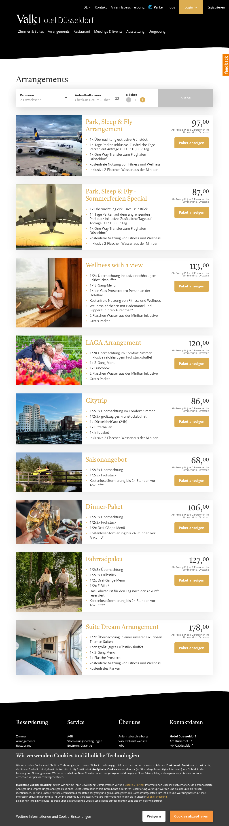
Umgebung (156, 31)
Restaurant (82, 31)
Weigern (154, 816)
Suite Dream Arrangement (122, 627)
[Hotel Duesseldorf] (55, 25)
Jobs (172, 7)
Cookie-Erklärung (156, 796)
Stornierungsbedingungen (84, 741)
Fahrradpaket (104, 559)
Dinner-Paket (104, 507)
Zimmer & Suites (31, 31)
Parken (159, 7)
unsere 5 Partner (134, 784)
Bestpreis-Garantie (79, 745)
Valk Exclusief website (133, 741)
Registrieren (216, 7)
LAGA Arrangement (113, 343)
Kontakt (101, 7)
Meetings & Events (108, 31)
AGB (70, 736)
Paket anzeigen (191, 142)
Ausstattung (135, 31)
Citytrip (96, 401)
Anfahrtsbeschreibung (127, 7)
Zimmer (21, 736)
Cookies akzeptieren (191, 816)
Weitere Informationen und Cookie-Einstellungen (53, 816)
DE (85, 7)
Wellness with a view (114, 266)
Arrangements (59, 31)
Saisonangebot (106, 460)
